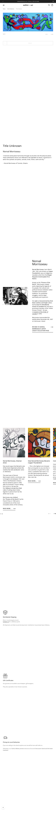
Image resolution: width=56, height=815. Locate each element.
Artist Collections (10, 8)
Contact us (6, 622)
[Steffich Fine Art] (28, 5)
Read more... (7, 508)
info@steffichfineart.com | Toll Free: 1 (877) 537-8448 (28, 1)
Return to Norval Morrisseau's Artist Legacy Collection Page (40, 328)
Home (4, 8)
